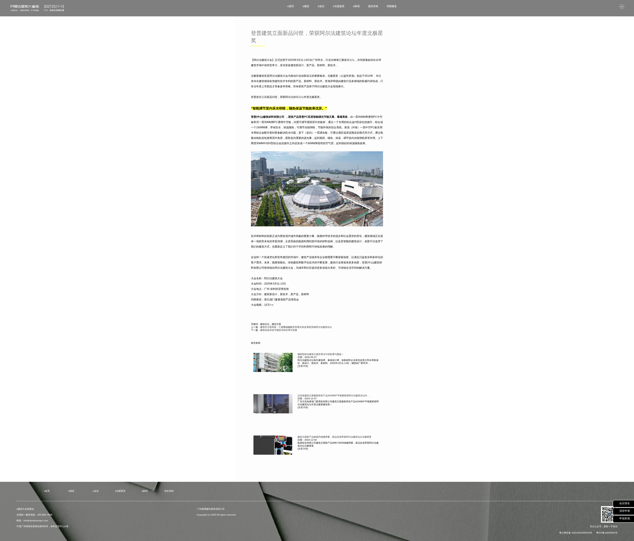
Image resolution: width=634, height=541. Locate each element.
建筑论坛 (349, 60)
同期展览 (392, 6)
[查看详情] (303, 366)
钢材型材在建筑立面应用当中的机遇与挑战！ (321, 354)
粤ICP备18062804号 (606, 532)
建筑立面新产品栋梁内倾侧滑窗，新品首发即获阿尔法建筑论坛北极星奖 (334, 437)
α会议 (321, 6)
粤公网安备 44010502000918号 (575, 532)
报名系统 (373, 6)
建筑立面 (261, 97)
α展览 (305, 6)
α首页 (290, 6)
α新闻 (356, 6)
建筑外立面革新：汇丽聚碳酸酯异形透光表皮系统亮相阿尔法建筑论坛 (296, 327)
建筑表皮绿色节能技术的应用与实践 (278, 330)
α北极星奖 (338, 6)
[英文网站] (621, 6)
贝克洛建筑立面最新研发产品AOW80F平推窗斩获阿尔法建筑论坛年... (333, 395)
